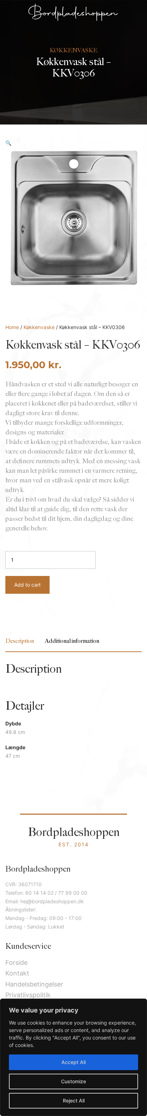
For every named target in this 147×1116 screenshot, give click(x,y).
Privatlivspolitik (28, 995)
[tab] (19, 641)
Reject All (74, 1101)
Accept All (73, 1062)
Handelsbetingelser (34, 984)
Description (19, 641)
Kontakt (17, 973)
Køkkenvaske (39, 327)
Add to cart (27, 585)
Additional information (72, 641)
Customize (73, 1081)
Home (12, 327)
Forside (16, 962)
